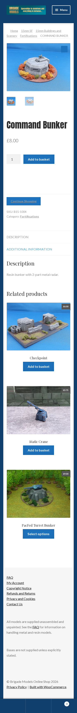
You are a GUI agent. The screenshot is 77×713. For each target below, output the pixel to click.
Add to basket (39, 159)
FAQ (10, 577)
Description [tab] (18, 237)
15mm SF (27, 30)
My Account (15, 583)
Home (14, 30)
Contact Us (15, 604)
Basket (59, 702)
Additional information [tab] (29, 249)
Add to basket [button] (38, 366)
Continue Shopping (24, 201)
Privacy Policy (17, 687)
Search (38, 706)
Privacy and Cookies (21, 599)
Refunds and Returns (21, 593)
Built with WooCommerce (48, 687)
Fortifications (28, 35)
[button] (64, 49)
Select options (38, 534)
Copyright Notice (19, 588)
